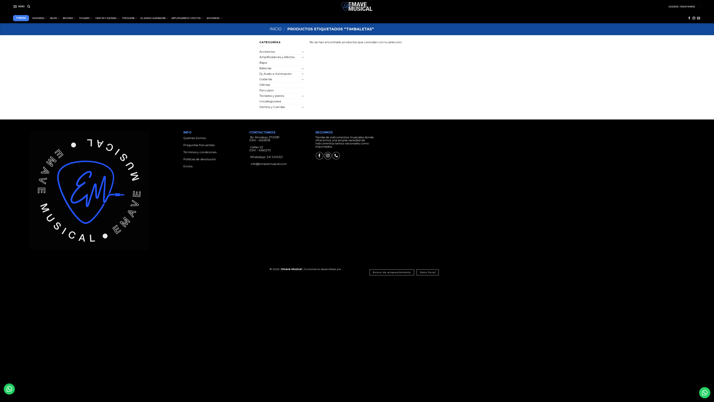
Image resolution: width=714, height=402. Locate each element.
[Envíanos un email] (698, 18)
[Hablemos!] (704, 392)
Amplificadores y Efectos (186, 18)
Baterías (68, 18)
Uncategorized (270, 101)
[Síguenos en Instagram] (693, 18)
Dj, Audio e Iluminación (153, 18)
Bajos (53, 18)
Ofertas (264, 85)
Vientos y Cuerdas (105, 18)
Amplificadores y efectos (277, 57)
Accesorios (213, 18)
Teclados (84, 18)
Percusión (128, 18)
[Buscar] (28, 6)
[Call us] (336, 155)
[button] (9, 389)
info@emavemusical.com (268, 164)
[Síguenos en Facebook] (689, 18)
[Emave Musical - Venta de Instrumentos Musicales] (357, 6)
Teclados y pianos (271, 96)
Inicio (276, 29)
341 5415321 (275, 157)
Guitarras (38, 18)
